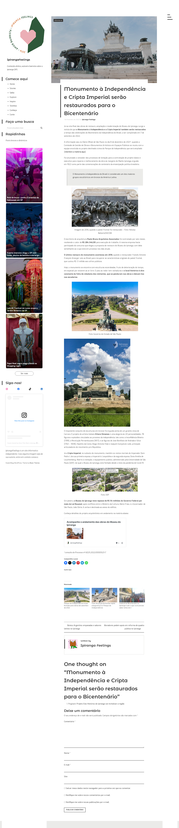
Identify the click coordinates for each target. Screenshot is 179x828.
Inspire (13, 101)
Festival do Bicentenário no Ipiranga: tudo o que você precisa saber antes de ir (131, 606)
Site (65, 776)
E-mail (67, 765)
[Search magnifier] (41, 127)
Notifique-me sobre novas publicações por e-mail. (87, 802)
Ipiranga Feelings (89, 120)
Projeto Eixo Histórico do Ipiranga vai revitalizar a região (100, 704)
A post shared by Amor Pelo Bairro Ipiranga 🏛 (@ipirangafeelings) (29, 443)
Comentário (70, 721)
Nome (67, 753)
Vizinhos (13, 106)
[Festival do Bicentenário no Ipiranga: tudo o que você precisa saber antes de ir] (132, 595)
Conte (12, 114)
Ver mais (24, 373)
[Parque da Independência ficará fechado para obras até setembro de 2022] (77, 595)
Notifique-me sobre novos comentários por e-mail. (88, 795)
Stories (13, 88)
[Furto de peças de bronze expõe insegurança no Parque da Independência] (104, 595)
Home (12, 84)
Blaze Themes (35, 463)
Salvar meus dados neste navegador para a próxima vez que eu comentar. (98, 788)
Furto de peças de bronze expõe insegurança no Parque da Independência (103, 606)
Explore (13, 97)
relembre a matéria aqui (75, 152)
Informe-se (58, 20)
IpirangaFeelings (18, 59)
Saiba (12, 92)
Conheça (13, 110)
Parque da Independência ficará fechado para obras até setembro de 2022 (76, 606)
